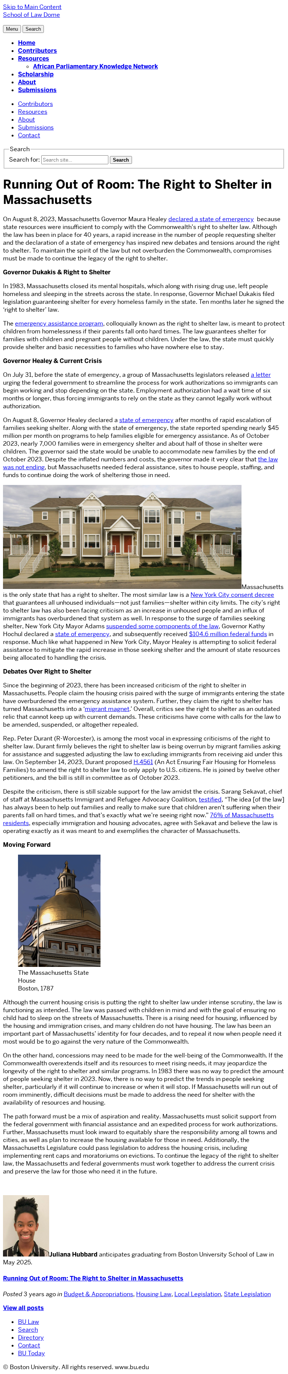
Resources (33, 58)
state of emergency (146, 420)
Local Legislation (197, 1294)
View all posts (23, 1308)
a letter (261, 375)
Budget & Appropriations (98, 1294)
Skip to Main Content (32, 7)
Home (26, 43)
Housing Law (153, 1294)
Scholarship (36, 74)
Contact (29, 135)
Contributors (37, 51)
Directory (31, 1337)
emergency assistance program (59, 323)
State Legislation (247, 1294)
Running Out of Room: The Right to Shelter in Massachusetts (93, 1278)
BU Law (28, 1322)
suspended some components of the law (162, 626)
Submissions (37, 90)
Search (28, 1330)
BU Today (31, 1353)
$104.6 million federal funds (228, 634)
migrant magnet (107, 709)
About (27, 82)
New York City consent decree (232, 595)
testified (210, 799)
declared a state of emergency (211, 219)
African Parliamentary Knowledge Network (95, 66)
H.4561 (143, 762)
